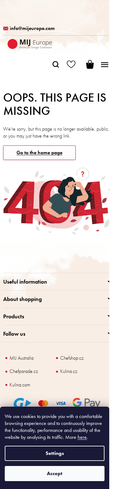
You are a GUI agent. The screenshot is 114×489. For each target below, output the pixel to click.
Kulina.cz (68, 371)
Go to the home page (39, 152)
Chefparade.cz (24, 371)
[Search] (56, 64)
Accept (54, 473)
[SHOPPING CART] (85, 64)
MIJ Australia (22, 358)
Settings (55, 453)
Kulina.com (20, 384)
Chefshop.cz (72, 358)
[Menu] (104, 64)
